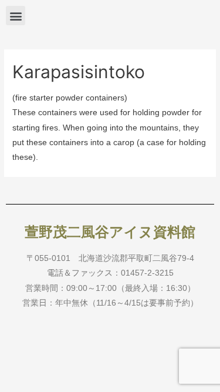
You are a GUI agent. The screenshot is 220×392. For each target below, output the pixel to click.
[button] (15, 15)
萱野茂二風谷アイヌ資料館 (110, 232)
